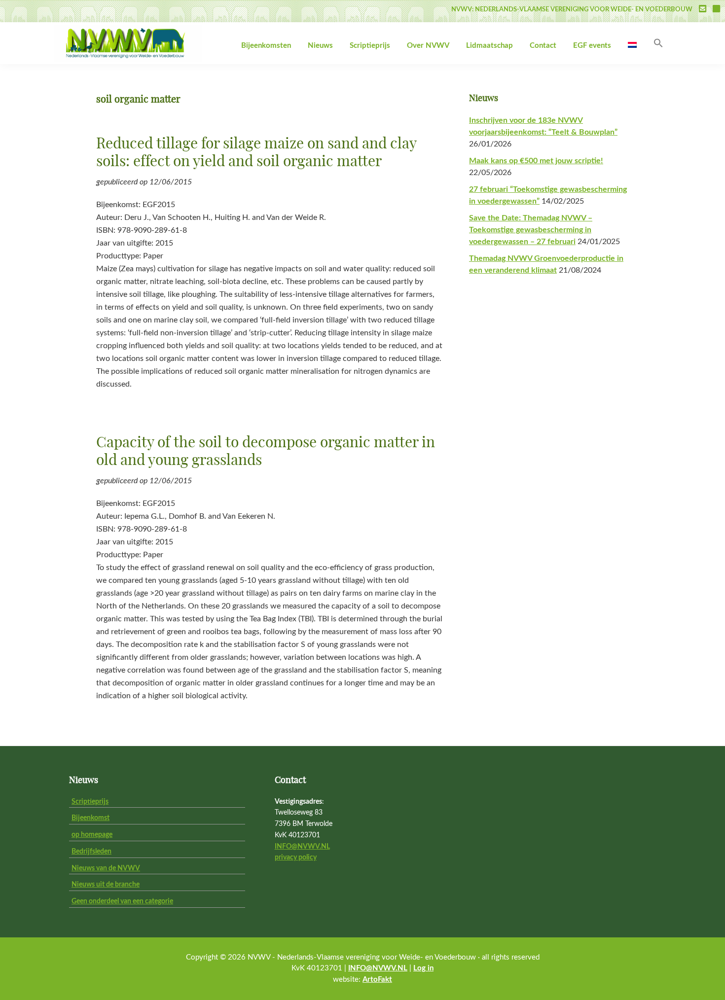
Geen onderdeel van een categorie (122, 901)
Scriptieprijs (90, 801)
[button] (658, 43)
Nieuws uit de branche (106, 884)
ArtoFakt (377, 979)
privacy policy (296, 857)
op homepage (92, 834)
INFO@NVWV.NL (302, 846)
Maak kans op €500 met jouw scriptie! (536, 161)
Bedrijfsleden (91, 851)
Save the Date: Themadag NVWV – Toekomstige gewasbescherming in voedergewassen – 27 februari (530, 230)
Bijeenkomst (90, 818)
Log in (423, 968)
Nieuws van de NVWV (106, 868)
